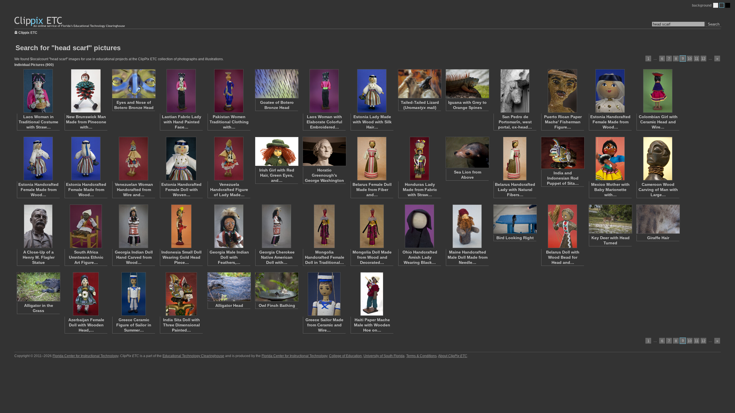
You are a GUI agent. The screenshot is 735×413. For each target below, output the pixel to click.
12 (703, 59)
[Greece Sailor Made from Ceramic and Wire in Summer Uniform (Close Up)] (324, 294)
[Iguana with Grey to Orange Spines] (467, 83)
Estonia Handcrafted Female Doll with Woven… (181, 189)
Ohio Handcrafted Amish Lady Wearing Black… (420, 257)
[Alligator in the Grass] (38, 286)
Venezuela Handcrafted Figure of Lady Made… (229, 189)
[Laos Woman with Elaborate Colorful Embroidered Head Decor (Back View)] (324, 91)
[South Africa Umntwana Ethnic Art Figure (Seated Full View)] (85, 226)
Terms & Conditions (421, 356)
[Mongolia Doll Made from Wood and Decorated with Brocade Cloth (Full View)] (371, 226)
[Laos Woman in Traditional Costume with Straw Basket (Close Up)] (38, 91)
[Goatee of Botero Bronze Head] (276, 83)
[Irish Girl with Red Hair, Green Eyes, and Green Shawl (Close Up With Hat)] (276, 151)
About (452, 356)
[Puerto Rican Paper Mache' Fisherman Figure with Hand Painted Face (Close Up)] (562, 91)
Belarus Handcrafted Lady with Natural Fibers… (515, 189)
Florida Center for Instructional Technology (85, 356)
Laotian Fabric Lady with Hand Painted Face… (181, 121)
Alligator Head (229, 305)
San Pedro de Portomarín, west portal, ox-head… (515, 121)
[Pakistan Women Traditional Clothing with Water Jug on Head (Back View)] (228, 91)
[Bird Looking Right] (514, 219)
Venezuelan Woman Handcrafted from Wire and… (134, 189)
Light (715, 5)
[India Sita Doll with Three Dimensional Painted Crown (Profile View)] (181, 294)
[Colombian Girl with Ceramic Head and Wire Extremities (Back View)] (657, 91)
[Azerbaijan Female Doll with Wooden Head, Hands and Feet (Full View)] (85, 294)
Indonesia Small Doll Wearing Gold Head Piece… (181, 257)
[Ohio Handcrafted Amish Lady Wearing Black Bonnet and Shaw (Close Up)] (419, 226)
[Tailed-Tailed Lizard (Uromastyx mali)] (419, 83)
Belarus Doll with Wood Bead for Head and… (562, 257)
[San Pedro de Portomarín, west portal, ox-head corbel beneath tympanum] (514, 91)
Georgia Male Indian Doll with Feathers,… (229, 257)
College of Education (345, 356)
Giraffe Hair (658, 237)
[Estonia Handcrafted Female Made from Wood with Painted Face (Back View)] (85, 158)
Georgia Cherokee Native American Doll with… (277, 257)
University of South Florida (384, 356)
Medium (721, 5)
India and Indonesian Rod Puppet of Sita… (563, 178)
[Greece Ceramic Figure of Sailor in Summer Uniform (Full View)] (133, 294)
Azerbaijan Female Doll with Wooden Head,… (86, 324)
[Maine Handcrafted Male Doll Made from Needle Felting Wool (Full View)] (467, 226)
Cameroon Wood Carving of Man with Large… (658, 189)
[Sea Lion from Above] (467, 152)
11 (697, 59)
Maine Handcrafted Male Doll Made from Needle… (468, 257)
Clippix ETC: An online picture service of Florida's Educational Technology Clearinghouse (70, 22)
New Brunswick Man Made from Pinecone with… (86, 121)
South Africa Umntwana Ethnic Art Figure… (86, 257)
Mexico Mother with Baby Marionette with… (610, 189)
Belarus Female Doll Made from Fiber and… (372, 189)
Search (713, 24)
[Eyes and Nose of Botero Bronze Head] (133, 83)
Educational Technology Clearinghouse (193, 356)
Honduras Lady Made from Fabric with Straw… (420, 189)
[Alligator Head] (228, 286)
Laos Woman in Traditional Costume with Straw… (38, 121)
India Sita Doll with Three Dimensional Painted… (181, 324)
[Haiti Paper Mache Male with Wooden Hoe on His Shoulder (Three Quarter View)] (371, 294)
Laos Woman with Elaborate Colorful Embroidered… (324, 121)
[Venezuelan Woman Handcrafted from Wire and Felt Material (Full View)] (133, 158)
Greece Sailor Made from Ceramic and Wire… (324, 324)
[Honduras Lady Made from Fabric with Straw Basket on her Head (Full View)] (419, 158)
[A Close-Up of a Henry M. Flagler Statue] (38, 226)
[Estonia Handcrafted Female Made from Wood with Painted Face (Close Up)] (610, 91)
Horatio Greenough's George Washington (324, 175)
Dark (727, 5)
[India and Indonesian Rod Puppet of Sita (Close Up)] (562, 153)
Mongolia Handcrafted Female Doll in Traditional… (324, 257)
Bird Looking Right (515, 237)
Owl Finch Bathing (277, 305)
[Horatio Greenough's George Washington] (324, 151)
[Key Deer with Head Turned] (610, 219)
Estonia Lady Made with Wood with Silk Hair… (372, 121)
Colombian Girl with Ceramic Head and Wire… (658, 121)
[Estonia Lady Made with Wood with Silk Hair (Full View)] (371, 91)
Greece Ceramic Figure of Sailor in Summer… (133, 324)
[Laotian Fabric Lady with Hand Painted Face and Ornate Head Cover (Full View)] (181, 91)
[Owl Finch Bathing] (276, 286)
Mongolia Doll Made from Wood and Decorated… (372, 257)
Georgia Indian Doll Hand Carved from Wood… (134, 257)
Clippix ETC (27, 32)
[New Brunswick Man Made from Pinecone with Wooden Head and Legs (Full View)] (85, 91)
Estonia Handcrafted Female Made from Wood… (610, 121)
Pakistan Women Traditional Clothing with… (229, 121)
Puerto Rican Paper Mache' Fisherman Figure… (563, 121)
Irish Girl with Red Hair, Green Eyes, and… (276, 175)
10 (690, 59)
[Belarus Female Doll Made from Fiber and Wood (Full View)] (371, 158)
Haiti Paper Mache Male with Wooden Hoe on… (372, 324)
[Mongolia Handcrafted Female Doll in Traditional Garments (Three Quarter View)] (324, 226)
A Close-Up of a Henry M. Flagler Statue (39, 257)
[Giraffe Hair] (657, 219)
